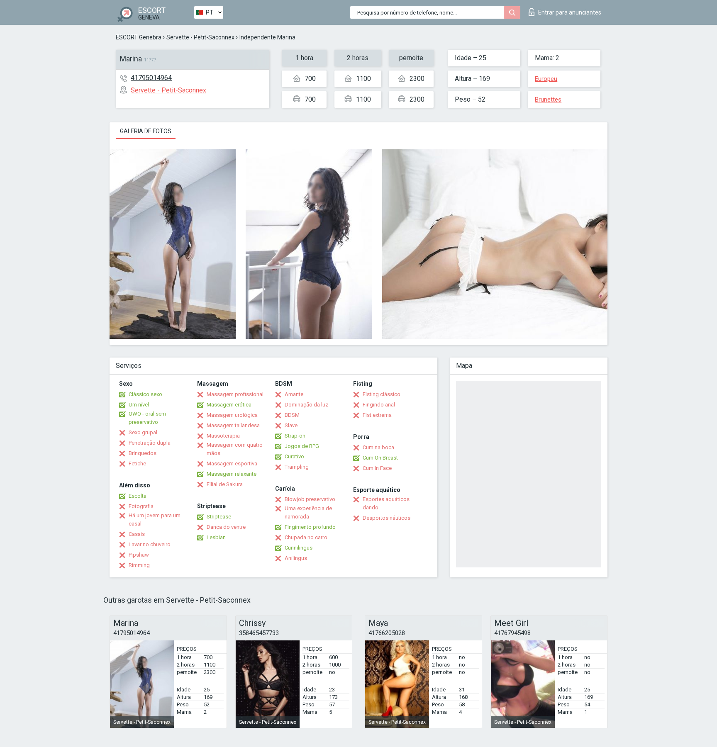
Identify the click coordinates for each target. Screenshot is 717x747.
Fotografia (141, 506)
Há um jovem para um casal (154, 519)
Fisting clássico (381, 394)
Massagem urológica (232, 415)
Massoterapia (223, 436)
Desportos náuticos (386, 518)
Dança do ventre (226, 527)
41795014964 (151, 78)
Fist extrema (377, 415)
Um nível (139, 404)
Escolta (137, 496)
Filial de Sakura (225, 484)
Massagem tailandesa (233, 425)
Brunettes (548, 99)
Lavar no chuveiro (150, 544)
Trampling (297, 467)
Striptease (219, 516)
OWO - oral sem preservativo (147, 418)
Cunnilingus (298, 548)
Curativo (294, 456)
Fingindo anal (379, 404)
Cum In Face (377, 468)
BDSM (292, 415)
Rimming (139, 565)
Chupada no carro (306, 537)
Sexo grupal (143, 432)
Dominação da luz (306, 404)
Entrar (569, 12)
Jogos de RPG (302, 446)
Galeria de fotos (145, 131)
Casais (137, 534)
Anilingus (296, 558)
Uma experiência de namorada (308, 512)
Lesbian (216, 537)
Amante (294, 394)
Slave (291, 425)
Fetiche (137, 463)
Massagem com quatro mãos (235, 449)
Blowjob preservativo (310, 499)
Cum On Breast (380, 458)
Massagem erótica (229, 404)
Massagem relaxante (231, 474)
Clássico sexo (145, 394)
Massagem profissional (235, 394)
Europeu (546, 79)
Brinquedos (142, 453)
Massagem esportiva (232, 463)
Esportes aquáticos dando (386, 503)
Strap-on (295, 436)
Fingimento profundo (310, 527)
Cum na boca (378, 447)
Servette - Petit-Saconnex (200, 37)
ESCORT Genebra (138, 37)
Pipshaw (139, 555)
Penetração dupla (150, 443)
